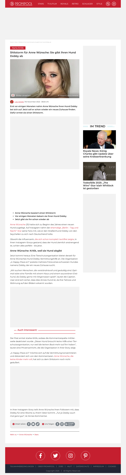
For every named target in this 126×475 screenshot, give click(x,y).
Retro (75, 4)
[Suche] (108, 4)
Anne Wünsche (17, 224)
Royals (64, 4)
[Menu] (114, 4)
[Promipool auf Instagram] (70, 455)
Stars (41, 4)
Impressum (98, 466)
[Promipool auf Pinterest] (85, 455)
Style (99, 4)
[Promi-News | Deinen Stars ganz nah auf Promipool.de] (23, 4)
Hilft (69, 466)
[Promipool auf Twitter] (55, 455)
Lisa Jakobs (19, 102)
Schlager (87, 4)
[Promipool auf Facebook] (40, 455)
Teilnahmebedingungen (22, 466)
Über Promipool (46, 466)
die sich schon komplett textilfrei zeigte (54, 239)
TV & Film (52, 4)
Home (12, 42)
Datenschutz (82, 466)
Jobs (60, 466)
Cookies (112, 466)
